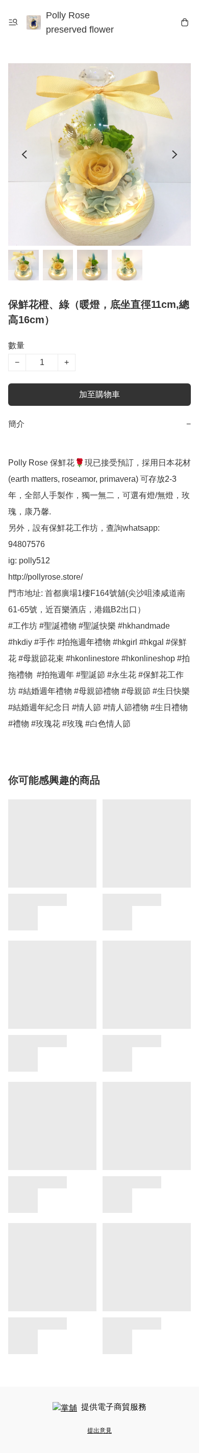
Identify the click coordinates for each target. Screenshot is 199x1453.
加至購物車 (99, 394)
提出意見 (99, 1430)
